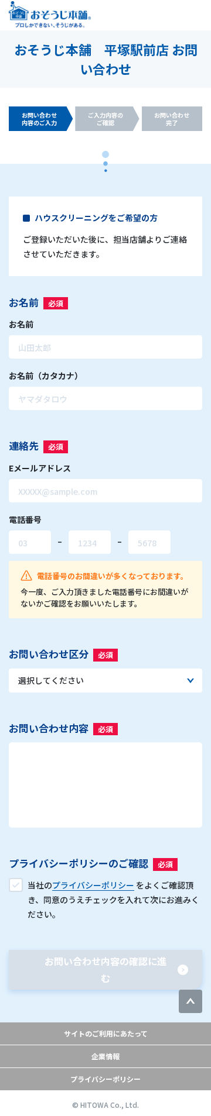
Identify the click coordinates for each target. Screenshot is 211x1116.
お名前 (21, 324)
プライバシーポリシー (105, 1079)
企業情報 (105, 1056)
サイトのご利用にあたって (106, 1033)
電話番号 (25, 519)
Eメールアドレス (40, 468)
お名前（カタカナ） (46, 375)
